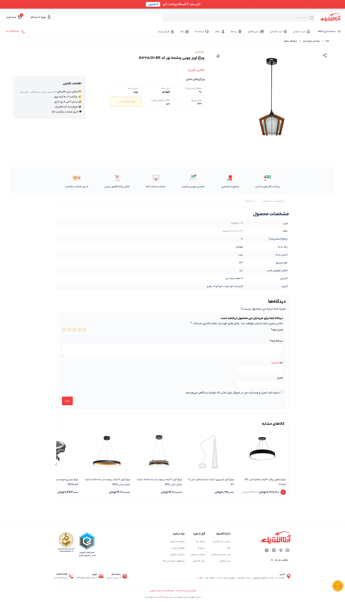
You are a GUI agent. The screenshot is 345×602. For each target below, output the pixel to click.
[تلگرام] (280, 550)
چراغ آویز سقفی (290, 41)
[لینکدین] (266, 550)
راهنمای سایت (178, 548)
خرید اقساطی (199, 561)
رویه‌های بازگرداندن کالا (174, 561)
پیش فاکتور (225, 561)
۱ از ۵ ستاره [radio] (84, 329)
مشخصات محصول (273, 201)
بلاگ (229, 548)
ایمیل (280, 378)
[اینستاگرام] (274, 550)
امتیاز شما (277, 330)
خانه (327, 41)
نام (281, 362)
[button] (218, 56)
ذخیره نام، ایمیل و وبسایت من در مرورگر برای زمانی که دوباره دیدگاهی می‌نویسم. (232, 392)
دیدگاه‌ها (250, 201)
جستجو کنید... (301, 17)
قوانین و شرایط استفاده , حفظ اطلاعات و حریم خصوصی (173, 590)
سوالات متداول (197, 554)
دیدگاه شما (276, 341)
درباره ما (201, 548)
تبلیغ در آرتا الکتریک (221, 541)
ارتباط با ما (200, 541)
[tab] (273, 201)
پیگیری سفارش (177, 554)
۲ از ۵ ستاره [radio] (79, 329)
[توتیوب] (287, 550)
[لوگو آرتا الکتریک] (330, 17)
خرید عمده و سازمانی (221, 554)
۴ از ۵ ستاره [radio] (69, 329)
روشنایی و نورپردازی (311, 41)
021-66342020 (60, 578)
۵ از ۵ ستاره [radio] (64, 329)
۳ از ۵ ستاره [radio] (74, 329)
